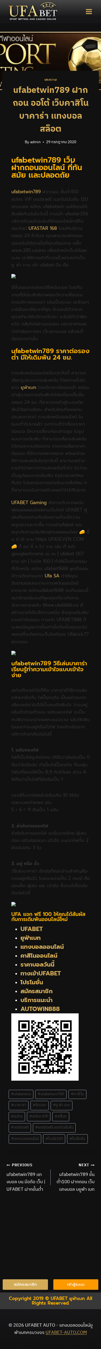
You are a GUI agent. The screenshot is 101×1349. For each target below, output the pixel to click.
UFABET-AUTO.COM (66, 1332)
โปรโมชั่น (31, 982)
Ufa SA (52, 575)
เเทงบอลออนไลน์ (25, 1139)
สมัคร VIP (38, 1116)
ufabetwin (21, 1094)
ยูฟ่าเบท (28, 387)
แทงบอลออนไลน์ (43, 946)
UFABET (31, 929)
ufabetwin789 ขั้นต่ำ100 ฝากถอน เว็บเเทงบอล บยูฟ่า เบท (76, 1177)
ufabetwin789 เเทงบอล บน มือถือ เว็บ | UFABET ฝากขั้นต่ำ (25, 1177)
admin (35, 142)
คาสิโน (77, 1094)
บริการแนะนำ (36, 1000)
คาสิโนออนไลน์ (38, 955)
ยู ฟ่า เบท (61, 1105)
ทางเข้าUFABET (40, 973)
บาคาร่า (18, 1105)
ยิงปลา (39, 1105)
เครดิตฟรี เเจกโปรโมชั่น (54, 1127)
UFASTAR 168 (43, 228)
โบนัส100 (54, 1139)
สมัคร (17, 1116)
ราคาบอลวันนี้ (37, 964)
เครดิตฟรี (20, 1127)
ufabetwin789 (26, 191)
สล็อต (61, 1116)
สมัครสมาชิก (36, 991)
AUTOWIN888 (40, 1008)
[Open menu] (89, 11)
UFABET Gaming (29, 502)
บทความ (50, 79)
